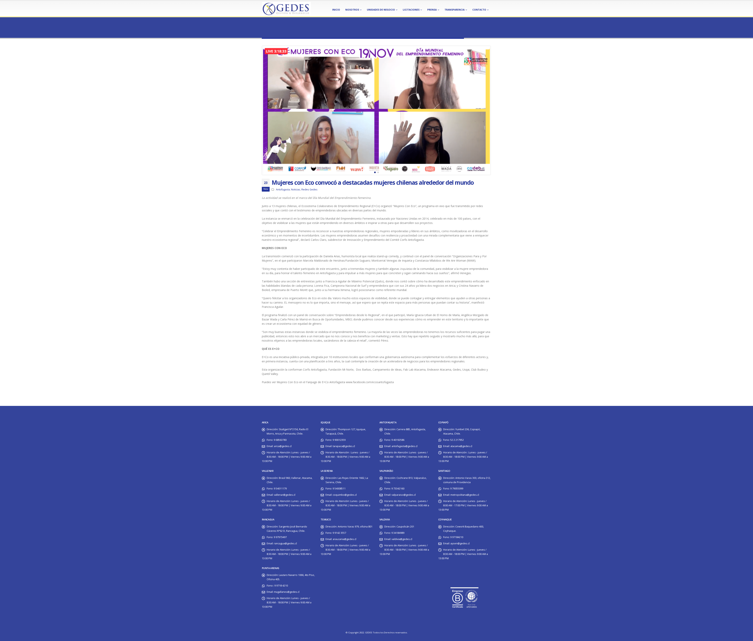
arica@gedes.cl (283, 446)
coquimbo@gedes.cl (345, 494)
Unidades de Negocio (381, 9)
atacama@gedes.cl (461, 446)
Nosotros (352, 9)
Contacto (479, 9)
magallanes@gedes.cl (286, 592)
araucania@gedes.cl (344, 539)
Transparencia (455, 9)
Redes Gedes (309, 189)
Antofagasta (283, 189)
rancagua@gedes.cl (285, 543)
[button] (263, 111)
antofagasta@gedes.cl (404, 446)
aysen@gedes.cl (460, 543)
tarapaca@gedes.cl (344, 446)
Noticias (295, 189)
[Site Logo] (286, 8)
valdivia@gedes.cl (402, 539)
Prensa (432, 9)
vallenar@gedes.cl (284, 494)
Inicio (336, 9)
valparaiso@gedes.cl (404, 494)
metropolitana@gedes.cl (464, 494)
